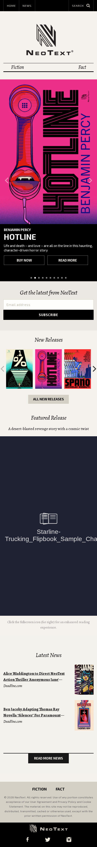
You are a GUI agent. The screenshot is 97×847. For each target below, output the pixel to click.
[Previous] (7, 180)
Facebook (27, 839)
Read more (67, 260)
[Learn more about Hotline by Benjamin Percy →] (48, 151)
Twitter (48, 839)
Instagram (68, 839)
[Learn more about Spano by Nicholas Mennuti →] (77, 369)
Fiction (17, 67)
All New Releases (48, 399)
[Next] (90, 180)
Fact (82, 67)
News (27, 5)
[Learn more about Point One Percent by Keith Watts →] (19, 369)
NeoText (48, 39)
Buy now (24, 260)
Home (11, 5)
